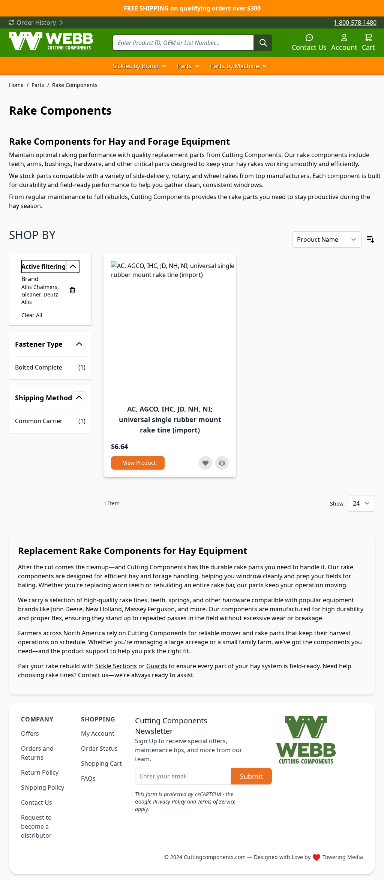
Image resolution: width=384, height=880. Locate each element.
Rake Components (75, 84)
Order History (36, 22)
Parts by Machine (234, 66)
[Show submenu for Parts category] (197, 66)
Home (16, 84)
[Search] (263, 42)
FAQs (88, 778)
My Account (97, 733)
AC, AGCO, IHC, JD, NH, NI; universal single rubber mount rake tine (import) (170, 419)
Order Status (99, 748)
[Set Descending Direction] (370, 239)
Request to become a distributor (36, 826)
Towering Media (342, 857)
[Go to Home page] (51, 41)
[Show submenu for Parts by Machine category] (264, 66)
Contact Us (309, 47)
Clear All (31, 315)
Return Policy (39, 772)
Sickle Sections (116, 666)
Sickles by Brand (136, 66)
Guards (156, 666)
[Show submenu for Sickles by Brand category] (164, 66)
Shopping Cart (101, 763)
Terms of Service (217, 801)
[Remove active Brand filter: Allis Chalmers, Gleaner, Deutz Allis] (72, 290)
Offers (30, 733)
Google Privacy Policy (160, 801)
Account (344, 47)
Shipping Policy (42, 787)
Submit (251, 776)
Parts (184, 66)
